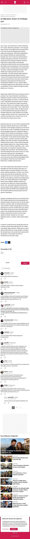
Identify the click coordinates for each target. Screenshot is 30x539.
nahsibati (6, 332)
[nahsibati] (2, 332)
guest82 (6, 342)
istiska (6, 385)
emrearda (6, 273)
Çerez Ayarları (5, 529)
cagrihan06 (7, 305)
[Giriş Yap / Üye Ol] (24, 2)
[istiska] (2, 385)
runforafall (10, 397)
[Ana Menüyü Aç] (2, 2)
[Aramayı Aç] (5, 2)
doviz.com (15, 532)
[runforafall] (5, 398)
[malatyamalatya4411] (2, 293)
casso (5, 361)
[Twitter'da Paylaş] (9, 242)
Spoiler (7, 262)
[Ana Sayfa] (15, 2)
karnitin (6, 282)
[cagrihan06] (2, 305)
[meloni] (2, 372)
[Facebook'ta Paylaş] (6, 242)
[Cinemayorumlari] (2, 320)
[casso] (2, 361)
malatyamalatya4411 (9, 292)
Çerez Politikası (13, 526)
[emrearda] (2, 273)
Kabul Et (14, 529)
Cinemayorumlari (8, 320)
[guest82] (2, 343)
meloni (6, 371)
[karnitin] (2, 282)
